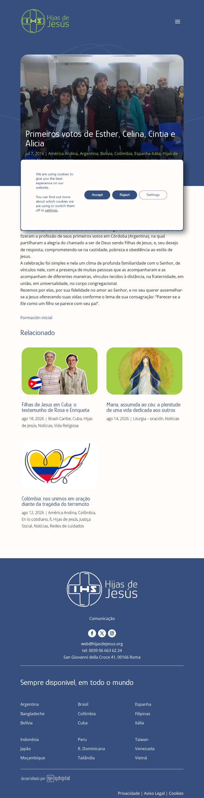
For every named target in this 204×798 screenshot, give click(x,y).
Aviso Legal (154, 793)
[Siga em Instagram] (112, 633)
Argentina (89, 153)
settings (51, 210)
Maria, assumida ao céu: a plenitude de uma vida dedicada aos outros (143, 407)
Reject (125, 194)
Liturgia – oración (148, 418)
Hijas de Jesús (65, 519)
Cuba (77, 418)
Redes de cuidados (67, 526)
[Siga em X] (102, 633)
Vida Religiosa (66, 425)
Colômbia (123, 153)
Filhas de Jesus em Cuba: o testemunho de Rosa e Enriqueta (55, 407)
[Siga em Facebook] (92, 633)
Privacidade (129, 793)
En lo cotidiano (35, 519)
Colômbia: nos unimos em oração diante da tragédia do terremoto (56, 501)
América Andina (63, 153)
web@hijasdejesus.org (102, 643)
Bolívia (106, 153)
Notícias (45, 425)
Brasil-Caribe (59, 418)
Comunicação (102, 618)
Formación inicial (36, 317)
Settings (153, 194)
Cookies (176, 793)
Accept (97, 194)
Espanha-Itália (147, 153)
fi (50, 519)
